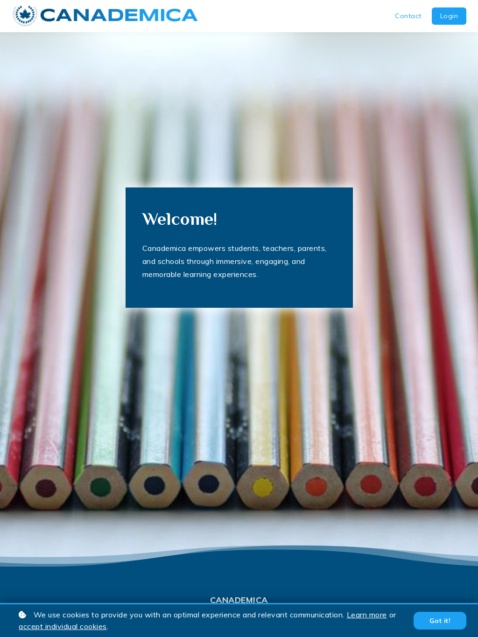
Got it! (440, 620)
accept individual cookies (63, 626)
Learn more (367, 614)
